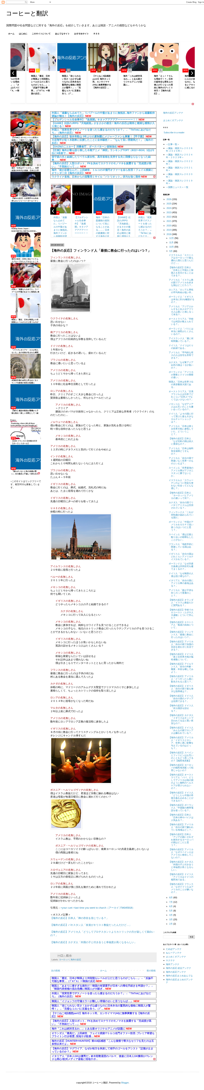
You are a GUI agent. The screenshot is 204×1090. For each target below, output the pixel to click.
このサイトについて (41, 33)
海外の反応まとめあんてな (179, 975)
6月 (171, 906)
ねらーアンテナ (174, 952)
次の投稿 (55, 970)
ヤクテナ (170, 960)
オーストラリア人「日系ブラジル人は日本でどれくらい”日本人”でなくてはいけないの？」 (181, 395)
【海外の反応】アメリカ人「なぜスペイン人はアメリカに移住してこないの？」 (181, 853)
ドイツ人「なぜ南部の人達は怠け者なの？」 (181, 574)
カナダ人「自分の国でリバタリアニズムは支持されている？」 (181, 505)
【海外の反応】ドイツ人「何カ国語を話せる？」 (181, 708)
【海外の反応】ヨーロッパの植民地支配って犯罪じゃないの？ (181, 768)
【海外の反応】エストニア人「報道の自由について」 (181, 625)
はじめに (23, 33)
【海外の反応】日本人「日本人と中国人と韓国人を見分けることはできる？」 (181, 271)
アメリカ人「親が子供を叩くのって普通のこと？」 (181, 593)
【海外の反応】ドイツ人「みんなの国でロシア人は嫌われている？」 (181, 730)
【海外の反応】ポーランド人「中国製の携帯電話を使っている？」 (181, 808)
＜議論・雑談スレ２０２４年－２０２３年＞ (179, 156)
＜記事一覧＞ (172, 144)
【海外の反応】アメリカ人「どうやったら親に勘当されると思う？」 (181, 679)
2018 (169, 234)
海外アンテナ (172, 964)
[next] (192, 73)
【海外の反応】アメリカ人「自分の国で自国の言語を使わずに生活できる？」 (181, 645)
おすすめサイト (81, 33)
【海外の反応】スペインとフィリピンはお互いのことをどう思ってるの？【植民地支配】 (181, 756)
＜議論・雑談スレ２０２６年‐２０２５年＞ (179, 149)
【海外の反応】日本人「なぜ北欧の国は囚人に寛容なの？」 (181, 441)
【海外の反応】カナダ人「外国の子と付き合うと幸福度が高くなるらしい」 (93, 942)
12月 (171, 238)
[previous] (13, 73)
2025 (169, 203)
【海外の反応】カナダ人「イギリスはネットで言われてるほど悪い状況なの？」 (181, 719)
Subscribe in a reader (174, 132)
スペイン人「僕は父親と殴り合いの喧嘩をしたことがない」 (181, 537)
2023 (169, 212)
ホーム (11, 33)
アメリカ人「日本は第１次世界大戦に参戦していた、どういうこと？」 (181, 430)
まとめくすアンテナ (173, 120)
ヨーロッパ (64, 960)
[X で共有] (64, 955)
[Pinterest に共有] (70, 955)
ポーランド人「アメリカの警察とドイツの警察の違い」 (181, 375)
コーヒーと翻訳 (27, 13)
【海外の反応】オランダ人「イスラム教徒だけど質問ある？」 (181, 602)
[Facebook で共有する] (67, 955)
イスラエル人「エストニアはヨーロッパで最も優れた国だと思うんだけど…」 (181, 259)
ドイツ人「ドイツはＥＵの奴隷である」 (181, 346)
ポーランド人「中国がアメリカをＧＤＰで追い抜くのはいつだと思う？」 (181, 526)
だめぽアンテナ (174, 949)
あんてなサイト (62, 33)
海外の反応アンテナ (173, 112)
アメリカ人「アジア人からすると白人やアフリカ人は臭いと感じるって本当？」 (181, 310)
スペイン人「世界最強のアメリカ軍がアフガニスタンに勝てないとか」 (181, 471)
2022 (169, 216)
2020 (169, 225)
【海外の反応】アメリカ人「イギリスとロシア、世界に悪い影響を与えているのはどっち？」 (181, 742)
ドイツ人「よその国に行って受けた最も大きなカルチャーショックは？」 (181, 417)
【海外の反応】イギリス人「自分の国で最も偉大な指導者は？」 (181, 689)
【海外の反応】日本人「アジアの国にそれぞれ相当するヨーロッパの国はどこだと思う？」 (181, 839)
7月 (171, 902)
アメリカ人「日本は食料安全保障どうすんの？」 (181, 451)
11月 (171, 242)
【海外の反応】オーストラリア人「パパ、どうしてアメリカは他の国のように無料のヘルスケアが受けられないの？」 (181, 781)
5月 (171, 910)
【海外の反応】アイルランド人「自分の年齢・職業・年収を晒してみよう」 (181, 668)
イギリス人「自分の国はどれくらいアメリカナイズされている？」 (181, 556)
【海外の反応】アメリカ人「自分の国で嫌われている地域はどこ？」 (181, 827)
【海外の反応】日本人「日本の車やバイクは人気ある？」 (181, 817)
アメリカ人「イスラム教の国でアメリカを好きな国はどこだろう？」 (181, 282)
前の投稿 (151, 970)
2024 (169, 208)
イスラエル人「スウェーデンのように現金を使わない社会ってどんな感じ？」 (181, 484)
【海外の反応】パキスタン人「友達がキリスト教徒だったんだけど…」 (91, 925)
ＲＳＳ (96, 33)
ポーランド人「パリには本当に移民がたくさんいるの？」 (181, 331)
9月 (171, 251)
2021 (169, 221)
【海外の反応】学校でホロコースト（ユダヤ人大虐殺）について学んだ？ (181, 613)
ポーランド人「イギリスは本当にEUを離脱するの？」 (181, 299)
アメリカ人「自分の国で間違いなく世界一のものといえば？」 (181, 461)
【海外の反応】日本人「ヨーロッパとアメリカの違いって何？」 (181, 495)
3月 (171, 919)
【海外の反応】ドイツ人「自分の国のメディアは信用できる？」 (181, 698)
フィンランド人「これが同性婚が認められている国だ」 (181, 515)
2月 (171, 924)
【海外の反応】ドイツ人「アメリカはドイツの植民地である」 (181, 877)
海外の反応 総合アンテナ (178, 968)
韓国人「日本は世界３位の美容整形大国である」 (181, 384)
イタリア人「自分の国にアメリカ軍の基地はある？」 (181, 583)
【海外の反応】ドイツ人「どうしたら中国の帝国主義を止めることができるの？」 (181, 796)
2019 (169, 230)
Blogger (125, 1082)
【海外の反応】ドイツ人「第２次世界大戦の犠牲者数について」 (181, 657)
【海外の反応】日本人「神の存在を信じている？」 (79, 918)
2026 (169, 199)
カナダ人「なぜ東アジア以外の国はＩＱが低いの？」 (181, 365)
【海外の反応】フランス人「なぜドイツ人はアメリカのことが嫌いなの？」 (181, 888)
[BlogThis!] (61, 955)
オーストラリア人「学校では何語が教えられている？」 (181, 321)
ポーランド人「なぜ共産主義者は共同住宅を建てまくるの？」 (181, 566)
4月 (171, 915)
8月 (171, 897)
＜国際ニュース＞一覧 (177, 187)
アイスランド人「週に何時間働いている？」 (181, 339)
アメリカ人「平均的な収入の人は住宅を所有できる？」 (181, 355)
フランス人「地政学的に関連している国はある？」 (181, 547)
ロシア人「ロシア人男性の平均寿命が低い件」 (181, 291)
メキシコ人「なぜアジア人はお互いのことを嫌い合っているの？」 (181, 407)
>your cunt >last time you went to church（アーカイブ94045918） (97, 907)
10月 (171, 246)
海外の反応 (76, 960)
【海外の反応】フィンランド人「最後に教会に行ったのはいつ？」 (181, 634)
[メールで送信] (58, 955)
